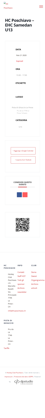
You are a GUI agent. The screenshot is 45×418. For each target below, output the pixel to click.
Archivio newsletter (22, 290)
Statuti (34, 276)
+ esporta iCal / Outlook (23, 160)
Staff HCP (22, 276)
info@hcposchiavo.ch (11, 311)
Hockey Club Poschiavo (15, 373)
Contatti (21, 272)
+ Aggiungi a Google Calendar (23, 151)
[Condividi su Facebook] (19, 194)
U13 (20, 127)
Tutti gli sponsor (21, 282)
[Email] (25, 194)
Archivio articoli (34, 286)
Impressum (8, 377)
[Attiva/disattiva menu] (41, 6)
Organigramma (36, 280)
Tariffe (6, 348)
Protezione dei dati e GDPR (23, 377)
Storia (33, 272)
